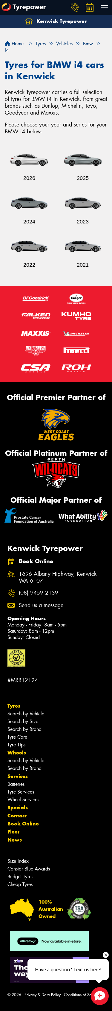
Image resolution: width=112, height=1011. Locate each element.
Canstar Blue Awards (28, 869)
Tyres (13, 706)
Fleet (13, 831)
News (14, 839)
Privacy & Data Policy (42, 994)
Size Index (18, 861)
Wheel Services (23, 800)
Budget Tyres (20, 876)
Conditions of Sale (79, 994)
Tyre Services (20, 792)
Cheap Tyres (20, 884)
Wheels (16, 752)
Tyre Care (17, 737)
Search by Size (22, 721)
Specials (17, 807)
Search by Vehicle (25, 714)
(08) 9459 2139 (38, 592)
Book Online (23, 823)
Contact (17, 815)
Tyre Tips (16, 745)
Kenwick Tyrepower (61, 21)
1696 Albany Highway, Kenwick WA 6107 (57, 577)
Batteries (15, 784)
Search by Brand (24, 729)
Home (17, 44)
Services (17, 776)
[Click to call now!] (75, 7)
